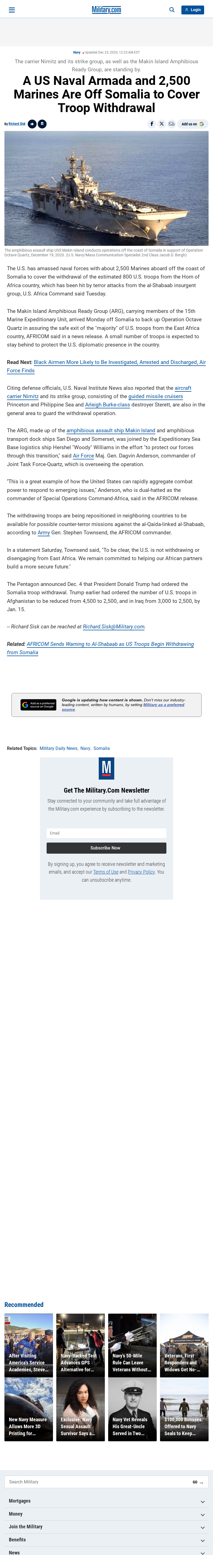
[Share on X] (161, 124)
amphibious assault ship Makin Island (111, 430)
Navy (76, 52)
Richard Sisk (17, 124)
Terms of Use (105, 872)
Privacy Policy (141, 872)
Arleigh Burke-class (107, 404)
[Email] (171, 124)
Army (44, 532)
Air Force (83, 455)
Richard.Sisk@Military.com (113, 626)
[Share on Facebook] (151, 124)
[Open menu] (12, 10)
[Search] (172, 10)
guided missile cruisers (155, 396)
